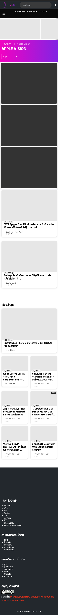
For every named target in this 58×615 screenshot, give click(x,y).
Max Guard (32, 11)
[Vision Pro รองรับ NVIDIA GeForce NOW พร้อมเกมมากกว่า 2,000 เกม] (29, 83)
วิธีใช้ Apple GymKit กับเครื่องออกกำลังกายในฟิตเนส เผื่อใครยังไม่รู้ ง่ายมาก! (29, 226)
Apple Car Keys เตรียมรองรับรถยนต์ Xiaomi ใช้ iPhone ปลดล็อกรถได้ (14, 411)
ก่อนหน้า (1, 29)
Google (7, 574)
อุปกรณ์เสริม (9, 523)
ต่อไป (56, 29)
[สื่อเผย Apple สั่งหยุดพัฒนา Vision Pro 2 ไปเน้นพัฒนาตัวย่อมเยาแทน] (29, 125)
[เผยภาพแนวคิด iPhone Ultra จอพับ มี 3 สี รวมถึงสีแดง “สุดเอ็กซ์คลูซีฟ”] (29, 324)
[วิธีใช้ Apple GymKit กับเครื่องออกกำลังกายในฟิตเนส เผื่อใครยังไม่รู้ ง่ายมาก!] (29, 205)
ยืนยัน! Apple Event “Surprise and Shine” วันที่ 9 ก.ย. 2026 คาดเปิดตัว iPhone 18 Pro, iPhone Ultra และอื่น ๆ (19, 34)
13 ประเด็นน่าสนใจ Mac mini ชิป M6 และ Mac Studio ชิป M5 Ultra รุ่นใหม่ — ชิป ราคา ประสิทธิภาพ (43, 411)
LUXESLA (43, 11)
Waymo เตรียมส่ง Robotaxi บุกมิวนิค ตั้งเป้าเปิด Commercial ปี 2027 (14, 447)
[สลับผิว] (55, 5)
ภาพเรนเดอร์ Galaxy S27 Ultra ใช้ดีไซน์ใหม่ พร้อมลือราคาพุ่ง (43, 447)
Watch (7, 513)
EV (5, 520)
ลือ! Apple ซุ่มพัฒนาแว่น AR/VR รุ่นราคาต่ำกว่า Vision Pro (27, 277)
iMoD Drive (20, 11)
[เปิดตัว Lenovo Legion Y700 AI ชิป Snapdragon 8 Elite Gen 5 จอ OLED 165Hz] (15, 363)
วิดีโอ (6, 540)
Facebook (9, 576)
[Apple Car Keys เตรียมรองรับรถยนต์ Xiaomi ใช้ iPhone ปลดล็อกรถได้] (15, 398)
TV (5, 515)
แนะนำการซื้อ (9, 549)
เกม (5, 564)
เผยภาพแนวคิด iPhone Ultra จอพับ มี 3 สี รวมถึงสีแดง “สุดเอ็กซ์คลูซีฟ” (28, 344)
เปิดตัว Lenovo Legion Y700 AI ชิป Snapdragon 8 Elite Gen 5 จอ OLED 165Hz (14, 376)
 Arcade (8, 566)
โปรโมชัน (7, 542)
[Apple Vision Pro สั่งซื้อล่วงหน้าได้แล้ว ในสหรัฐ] (29, 167)
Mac (6, 510)
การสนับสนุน (9, 547)
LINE (6, 571)
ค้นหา (24, 5)
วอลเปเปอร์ (8, 569)
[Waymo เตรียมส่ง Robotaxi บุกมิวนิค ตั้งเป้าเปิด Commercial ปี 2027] (15, 433)
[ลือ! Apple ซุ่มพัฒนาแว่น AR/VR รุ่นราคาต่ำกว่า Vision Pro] (29, 256)
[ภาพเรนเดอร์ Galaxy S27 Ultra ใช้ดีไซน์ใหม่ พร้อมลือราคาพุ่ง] (44, 433)
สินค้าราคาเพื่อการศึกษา (13, 525)
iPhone (7, 505)
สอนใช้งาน (8, 545)
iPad (6, 508)
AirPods (7, 518)
